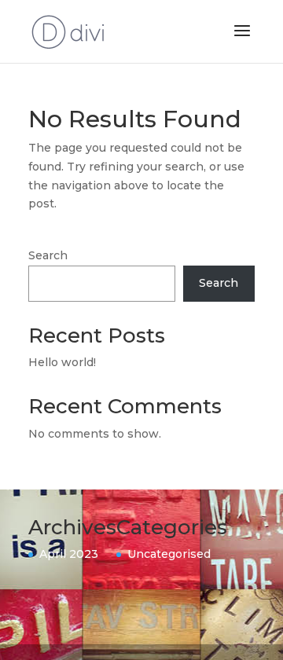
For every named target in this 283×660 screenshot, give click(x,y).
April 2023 (68, 554)
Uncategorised (169, 554)
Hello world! (62, 362)
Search (48, 255)
